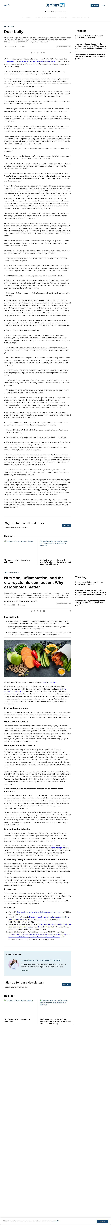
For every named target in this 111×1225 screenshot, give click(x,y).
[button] (5, 5)
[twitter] (38, 53)
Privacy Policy (56, 1221)
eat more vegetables (58, 848)
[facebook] (31, 53)
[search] (8, 5)
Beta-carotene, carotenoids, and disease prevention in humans (40, 912)
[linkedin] (34, 53)
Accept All (102, 1221)
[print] (70, 53)
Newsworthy (26, 17)
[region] (55, 1221)
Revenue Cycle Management (79, 17)
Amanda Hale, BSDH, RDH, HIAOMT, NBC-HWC (21, 601)
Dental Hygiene (9, 26)
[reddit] (41, 53)
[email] (44, 53)
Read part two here (49, 682)
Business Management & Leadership (54, 17)
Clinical (37, 17)
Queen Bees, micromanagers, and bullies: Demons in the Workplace (30, 61)
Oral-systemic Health (11, 572)
